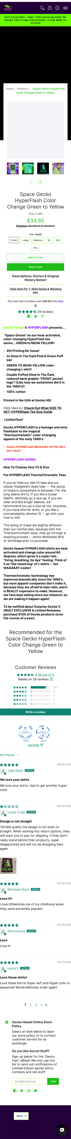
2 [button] (31, 1005)
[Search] (42, 8)
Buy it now (35, 267)
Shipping (21, 225)
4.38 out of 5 (44, 675)
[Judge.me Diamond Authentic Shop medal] (25, 732)
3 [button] (36, 1005)
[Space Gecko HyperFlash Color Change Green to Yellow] (13, 168)
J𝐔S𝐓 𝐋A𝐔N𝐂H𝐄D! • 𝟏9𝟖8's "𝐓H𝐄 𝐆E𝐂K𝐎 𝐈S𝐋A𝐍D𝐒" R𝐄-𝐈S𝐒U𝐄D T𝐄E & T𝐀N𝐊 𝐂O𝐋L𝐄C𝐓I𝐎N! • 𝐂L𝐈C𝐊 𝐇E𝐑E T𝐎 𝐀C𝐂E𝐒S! (35, 20)
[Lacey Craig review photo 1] (8, 866)
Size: (35, 234)
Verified (33, 745)
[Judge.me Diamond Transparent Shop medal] (43, 732)
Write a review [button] (35, 712)
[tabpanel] (35, 474)
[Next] (40, 182)
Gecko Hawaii (19, 1125)
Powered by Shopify (23, 1131)
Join (53, 1081)
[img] (9, 765)
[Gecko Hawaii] (7, 8)
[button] (50, 8)
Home (10, 88)
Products (22, 88)
